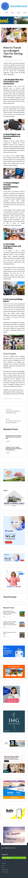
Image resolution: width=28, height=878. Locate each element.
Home (6, 12)
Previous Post (8, 409)
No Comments (17, 398)
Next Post (8, 419)
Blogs (18, 12)
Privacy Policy (5, 869)
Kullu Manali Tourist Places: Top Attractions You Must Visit (14, 437)
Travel (25, 12)
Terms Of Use (5, 872)
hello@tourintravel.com (9, 848)
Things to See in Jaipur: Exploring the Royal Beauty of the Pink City (14, 449)
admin (20, 60)
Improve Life (8, 60)
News (12, 12)
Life (12, 60)
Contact (4, 863)
